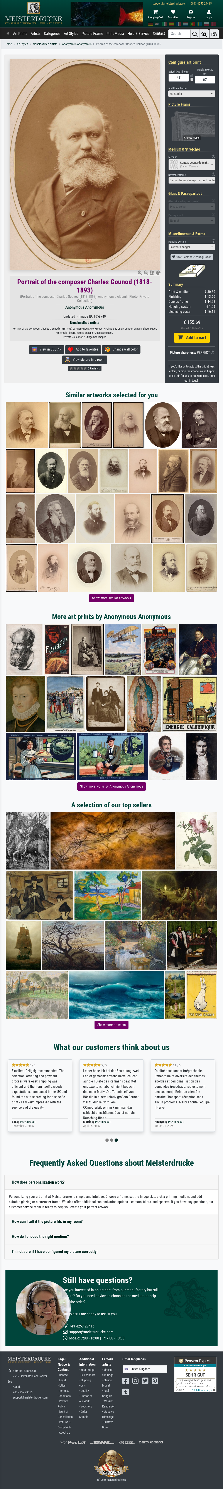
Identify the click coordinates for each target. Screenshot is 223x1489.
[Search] (194, 33)
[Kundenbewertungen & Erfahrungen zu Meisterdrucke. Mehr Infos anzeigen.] (195, 1374)
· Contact (63, 1375)
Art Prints (20, 33)
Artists (36, 33)
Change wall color (124, 349)
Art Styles (71, 33)
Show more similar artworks (111, 598)
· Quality (84, 1391)
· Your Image (87, 1370)
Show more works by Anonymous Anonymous (111, 786)
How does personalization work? (38, 1182)
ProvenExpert (35, 1122)
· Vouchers (85, 1406)
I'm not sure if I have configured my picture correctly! (55, 1251)
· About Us (64, 1433)
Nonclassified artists (45, 44)
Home (8, 44)
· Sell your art (87, 1375)
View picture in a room (87, 359)
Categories (52, 33)
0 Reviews (93, 368)
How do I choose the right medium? (40, 1236)
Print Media (115, 33)
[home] (7, 33)
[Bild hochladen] (214, 33)
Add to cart (194, 337)
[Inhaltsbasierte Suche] (204, 33)
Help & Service (138, 33)
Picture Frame (92, 33)
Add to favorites (85, 349)
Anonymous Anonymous (76, 44)
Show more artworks (111, 1025)
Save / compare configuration (193, 257)
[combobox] (191, 93)
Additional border (177, 88)
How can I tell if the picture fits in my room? (47, 1221)
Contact (159, 33)
